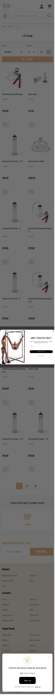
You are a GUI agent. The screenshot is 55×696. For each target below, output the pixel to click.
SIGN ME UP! (41, 351)
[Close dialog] (53, 331)
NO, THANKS (41, 355)
